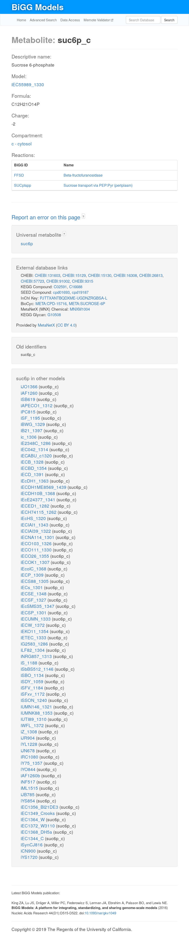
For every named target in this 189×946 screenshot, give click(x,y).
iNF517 (28, 781)
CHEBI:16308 (125, 275)
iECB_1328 (33, 462)
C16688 (75, 286)
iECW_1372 (33, 625)
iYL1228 (29, 744)
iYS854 (28, 800)
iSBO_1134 (33, 675)
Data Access (70, 19)
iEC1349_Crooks (38, 813)
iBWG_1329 (33, 424)
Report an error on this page (47, 217)
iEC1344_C (33, 838)
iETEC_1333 (34, 637)
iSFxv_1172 (33, 694)
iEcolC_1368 (34, 568)
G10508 (54, 314)
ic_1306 (29, 437)
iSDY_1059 (32, 681)
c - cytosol (22, 143)
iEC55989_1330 (28, 84)
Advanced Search (43, 19)
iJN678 (28, 750)
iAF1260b (31, 775)
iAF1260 (30, 393)
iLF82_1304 (33, 650)
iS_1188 (29, 662)
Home (21, 19)
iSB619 (28, 399)
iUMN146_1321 (37, 706)
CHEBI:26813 (150, 275)
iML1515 (30, 788)
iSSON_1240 (34, 700)
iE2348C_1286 (36, 443)
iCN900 (29, 851)
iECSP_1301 (34, 612)
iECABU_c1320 (37, 455)
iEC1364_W (33, 819)
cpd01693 (61, 292)
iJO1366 (30, 386)
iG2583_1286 (35, 643)
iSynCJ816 (32, 844)
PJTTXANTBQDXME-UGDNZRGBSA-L (73, 298)
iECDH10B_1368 (38, 493)
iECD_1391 (33, 474)
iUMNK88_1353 (37, 713)
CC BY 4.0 (66, 325)
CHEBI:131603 (47, 275)
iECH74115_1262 (39, 512)
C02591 (60, 286)
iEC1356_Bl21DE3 (40, 807)
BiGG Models (38, 7)
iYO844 (29, 769)
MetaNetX (46, 325)
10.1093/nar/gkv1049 (100, 912)
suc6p (27, 243)
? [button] (83, 216)
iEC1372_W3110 (38, 825)
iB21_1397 (32, 430)
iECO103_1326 (37, 543)
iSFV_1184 (32, 687)
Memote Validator (97, 19)
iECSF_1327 (34, 600)
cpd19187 (80, 292)
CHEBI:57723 (32, 281)
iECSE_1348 (34, 593)
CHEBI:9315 (82, 281)
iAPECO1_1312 (37, 405)
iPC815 (29, 411)
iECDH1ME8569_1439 (44, 487)
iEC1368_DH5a (37, 832)
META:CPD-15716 (51, 303)
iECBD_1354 (34, 468)
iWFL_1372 (33, 725)
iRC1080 (30, 756)
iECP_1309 (33, 575)
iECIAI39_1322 (36, 531)
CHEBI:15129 (74, 275)
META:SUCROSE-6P (87, 303)
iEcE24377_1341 (38, 499)
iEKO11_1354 (35, 631)
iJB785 (28, 794)
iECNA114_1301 (38, 537)
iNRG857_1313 (37, 656)
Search (169, 20)
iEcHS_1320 (34, 518)
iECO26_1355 (35, 556)
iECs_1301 (32, 587)
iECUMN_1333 (36, 618)
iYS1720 (30, 857)
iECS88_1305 (35, 581)
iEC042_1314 (35, 449)
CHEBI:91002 (58, 281)
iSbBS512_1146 (38, 669)
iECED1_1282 (35, 505)
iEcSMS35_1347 (38, 606)
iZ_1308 (29, 731)
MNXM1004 (80, 309)
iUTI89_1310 (34, 719)
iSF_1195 (31, 418)
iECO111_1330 (37, 549)
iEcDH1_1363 (35, 481)
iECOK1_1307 (36, 562)
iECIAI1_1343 (35, 524)
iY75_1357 (32, 763)
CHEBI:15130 (99, 275)
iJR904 (28, 738)
